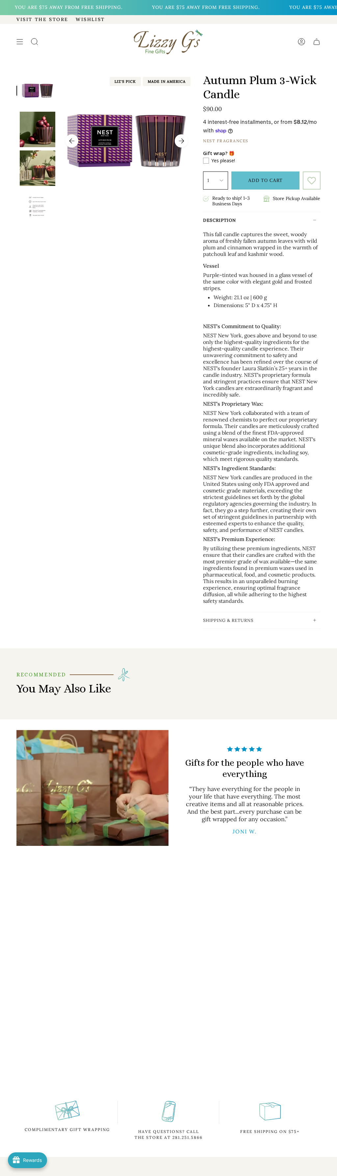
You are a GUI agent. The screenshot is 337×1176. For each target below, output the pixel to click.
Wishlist (90, 19)
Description (219, 220)
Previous (71, 140)
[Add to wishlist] (312, 180)
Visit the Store (42, 19)
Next (181, 140)
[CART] (316, 42)
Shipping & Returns (228, 620)
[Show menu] (19, 42)
